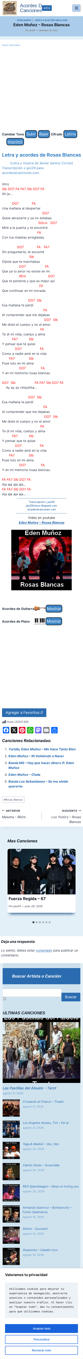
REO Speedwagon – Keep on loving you (51, 1186)
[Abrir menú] (76, 8)
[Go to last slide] (14, 884)
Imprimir (15, 141)
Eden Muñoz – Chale (24, 775)
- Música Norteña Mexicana (50, 20)
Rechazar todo (41, 1350)
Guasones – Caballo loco (40, 1250)
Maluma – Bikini (14, 814)
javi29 (32, 30)
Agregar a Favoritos (24, 712)
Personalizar (41, 1339)
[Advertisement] (41, 88)
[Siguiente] (69, 884)
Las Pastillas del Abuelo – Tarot (29, 1088)
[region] (41, 1313)
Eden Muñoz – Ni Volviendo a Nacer (36, 756)
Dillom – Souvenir (35, 1229)
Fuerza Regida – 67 (27, 898)
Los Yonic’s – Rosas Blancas (66, 816)
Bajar (44, 134)
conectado (44, 950)
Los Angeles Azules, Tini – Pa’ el (46, 1123)
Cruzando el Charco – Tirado (43, 1102)
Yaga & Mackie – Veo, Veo (41, 1144)
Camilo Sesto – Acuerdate (41, 1165)
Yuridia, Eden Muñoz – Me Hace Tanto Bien (42, 749)
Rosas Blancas (13, 799)
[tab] (33, 922)
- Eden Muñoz (24, 20)
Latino (70, 134)
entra (47, 7)
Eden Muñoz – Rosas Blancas (41, 522)
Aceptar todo (41, 1328)
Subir (31, 134)
